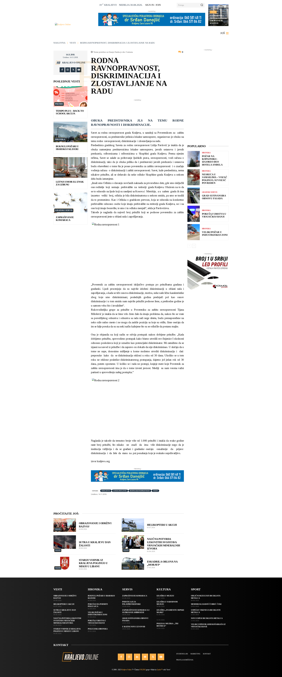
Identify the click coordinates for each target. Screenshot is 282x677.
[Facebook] (62, 69)
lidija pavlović (120, 491)
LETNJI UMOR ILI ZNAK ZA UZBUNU (70, 183)
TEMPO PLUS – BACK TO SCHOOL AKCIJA (70, 112)
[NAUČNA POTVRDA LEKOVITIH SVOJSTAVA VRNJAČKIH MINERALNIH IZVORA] (133, 542)
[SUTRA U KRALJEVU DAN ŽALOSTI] (64, 542)
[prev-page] (189, 246)
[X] (73, 69)
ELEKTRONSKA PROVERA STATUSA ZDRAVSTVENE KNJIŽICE (218, 19)
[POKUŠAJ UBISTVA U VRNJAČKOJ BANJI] (193, 214)
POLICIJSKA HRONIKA (98, 629)
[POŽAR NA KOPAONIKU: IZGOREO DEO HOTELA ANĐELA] (193, 159)
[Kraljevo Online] (75, 24)
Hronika (60, 139)
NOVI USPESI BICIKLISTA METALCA (207, 618)
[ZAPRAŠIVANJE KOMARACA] (70, 203)
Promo (59, 104)
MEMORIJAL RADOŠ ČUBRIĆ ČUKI (206, 604)
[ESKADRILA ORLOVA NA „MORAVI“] (133, 563)
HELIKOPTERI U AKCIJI (162, 524)
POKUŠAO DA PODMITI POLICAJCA (98, 605)
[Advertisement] (144, 108)
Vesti (213, 12)
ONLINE (142, 670)
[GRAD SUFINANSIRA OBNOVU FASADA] (193, 195)
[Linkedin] (137, 657)
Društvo (60, 175)
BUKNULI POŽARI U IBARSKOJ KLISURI (67, 148)
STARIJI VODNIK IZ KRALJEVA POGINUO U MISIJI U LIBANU (93, 563)
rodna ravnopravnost (140, 491)
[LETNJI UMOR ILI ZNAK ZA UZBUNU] (70, 167)
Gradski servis (64, 210)
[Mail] (145, 657)
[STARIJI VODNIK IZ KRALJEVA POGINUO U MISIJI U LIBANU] (64, 563)
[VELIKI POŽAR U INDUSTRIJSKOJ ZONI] (193, 232)
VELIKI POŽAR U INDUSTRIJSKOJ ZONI (215, 233)
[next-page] (194, 246)
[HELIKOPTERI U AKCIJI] (133, 525)
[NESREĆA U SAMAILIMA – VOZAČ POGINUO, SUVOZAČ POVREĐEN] (193, 177)
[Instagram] (67, 69)
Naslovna (59, 43)
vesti (155, 491)
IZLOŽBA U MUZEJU (165, 596)
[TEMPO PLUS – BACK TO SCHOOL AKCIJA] (70, 96)
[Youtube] (78, 69)
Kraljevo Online (73, 63)
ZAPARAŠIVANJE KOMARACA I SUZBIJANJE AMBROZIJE (135, 611)
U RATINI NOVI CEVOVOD (133, 627)
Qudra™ (160, 670)
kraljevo (106, 491)
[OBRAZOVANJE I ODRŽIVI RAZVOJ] (64, 525)
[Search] (202, 5)
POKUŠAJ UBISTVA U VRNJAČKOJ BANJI (214, 215)
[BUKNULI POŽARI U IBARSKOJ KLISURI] (70, 132)
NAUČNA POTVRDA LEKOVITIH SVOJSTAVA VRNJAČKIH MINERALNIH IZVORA (67, 620)
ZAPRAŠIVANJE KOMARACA (65, 218)
